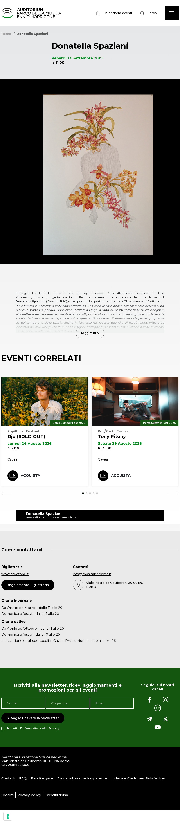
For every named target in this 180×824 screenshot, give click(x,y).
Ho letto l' (33, 728)
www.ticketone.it (15, 574)
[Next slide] (173, 493)
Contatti (8, 778)
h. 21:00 (104, 448)
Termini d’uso (56, 795)
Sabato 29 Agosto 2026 (120, 443)
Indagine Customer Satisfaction (138, 778)
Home (6, 34)
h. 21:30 (14, 448)
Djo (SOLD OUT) (26, 436)
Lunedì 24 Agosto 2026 (29, 443)
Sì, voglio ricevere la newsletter (33, 718)
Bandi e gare (42, 778)
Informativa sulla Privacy (40, 728)
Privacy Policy (29, 795)
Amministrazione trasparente (82, 778)
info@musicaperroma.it (92, 574)
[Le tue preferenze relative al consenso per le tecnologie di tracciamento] (8, 816)
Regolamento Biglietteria (28, 585)
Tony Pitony (112, 436)
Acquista (30, 476)
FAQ (23, 778)
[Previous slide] (6, 493)
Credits (7, 795)
